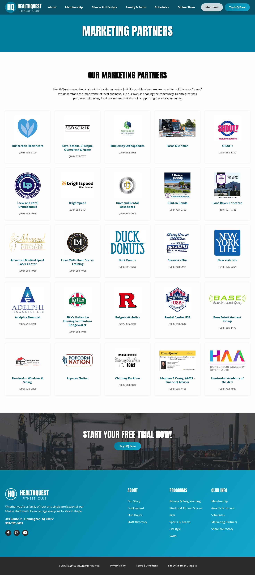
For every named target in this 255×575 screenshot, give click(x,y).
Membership (74, 7)
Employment (136, 508)
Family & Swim (136, 7)
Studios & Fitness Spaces (185, 508)
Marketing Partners (224, 522)
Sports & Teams (179, 522)
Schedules (162, 7)
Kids (172, 515)
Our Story (134, 501)
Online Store (186, 7)
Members (212, 7)
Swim (173, 536)
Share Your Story (222, 529)
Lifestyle (175, 529)
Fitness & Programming (185, 501)
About (52, 7)
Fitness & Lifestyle (104, 7)
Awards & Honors (222, 508)
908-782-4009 (14, 523)
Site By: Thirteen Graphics (182, 565)
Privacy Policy (118, 565)
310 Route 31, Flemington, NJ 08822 (29, 519)
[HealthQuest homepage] (23, 7)
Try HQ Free (237, 7)
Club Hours (135, 515)
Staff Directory (137, 522)
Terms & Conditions (147, 565)
